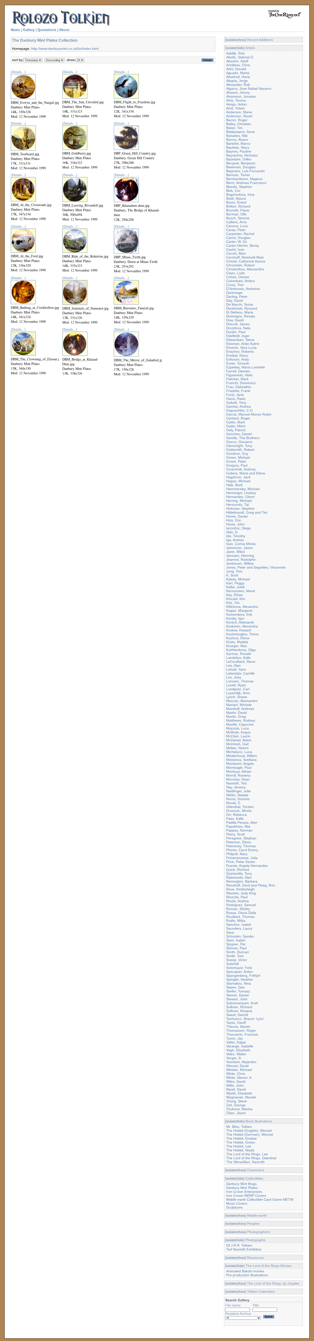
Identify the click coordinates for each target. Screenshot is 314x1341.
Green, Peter (236, 461)
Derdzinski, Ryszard (241, 308)
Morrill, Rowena (238, 775)
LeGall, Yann (236, 669)
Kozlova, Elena (237, 638)
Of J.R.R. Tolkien (239, 1245)
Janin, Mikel (235, 552)
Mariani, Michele (239, 705)
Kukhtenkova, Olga (241, 650)
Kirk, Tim (233, 603)
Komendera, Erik (239, 614)
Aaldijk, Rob (235, 53)
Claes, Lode (235, 273)
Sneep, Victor (236, 960)
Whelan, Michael (239, 1070)
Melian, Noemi (237, 748)
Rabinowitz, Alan (239, 877)
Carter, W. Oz (236, 242)
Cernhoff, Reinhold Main (245, 257)
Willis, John (235, 1085)
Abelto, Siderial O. (240, 57)
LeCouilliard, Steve (240, 662)
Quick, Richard (237, 870)
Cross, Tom (235, 285)
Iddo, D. (232, 532)
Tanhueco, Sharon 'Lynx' (245, 1019)
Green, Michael (238, 457)
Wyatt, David (236, 1089)
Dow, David (235, 320)
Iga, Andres (235, 540)
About (64, 30)
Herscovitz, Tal (237, 505)
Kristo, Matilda (237, 642)
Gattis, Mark (235, 422)
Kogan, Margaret (239, 610)
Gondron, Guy (237, 454)
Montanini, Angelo (240, 764)
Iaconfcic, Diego (238, 528)
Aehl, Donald (236, 69)
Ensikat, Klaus (237, 355)
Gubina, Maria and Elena (245, 473)
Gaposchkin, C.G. (240, 410)
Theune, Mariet (238, 1027)
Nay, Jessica (236, 787)
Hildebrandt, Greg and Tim (246, 512)
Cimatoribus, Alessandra (245, 269)
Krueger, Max (236, 646)
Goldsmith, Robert (240, 450)
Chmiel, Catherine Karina (245, 261)
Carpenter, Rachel (240, 234)
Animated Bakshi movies (245, 1271)
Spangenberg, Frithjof (243, 975)
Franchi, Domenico (241, 383)
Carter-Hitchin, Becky (242, 245)
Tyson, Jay (234, 1038)
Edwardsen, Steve (240, 340)
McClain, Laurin (238, 736)
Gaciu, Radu (236, 399)
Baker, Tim (234, 128)
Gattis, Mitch (236, 426)
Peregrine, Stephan (241, 838)
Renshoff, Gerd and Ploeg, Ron (250, 885)
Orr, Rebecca (236, 815)
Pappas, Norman (239, 830)
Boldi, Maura (236, 198)
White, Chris (235, 1074)
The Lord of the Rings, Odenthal (251, 1158)
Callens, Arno (236, 222)
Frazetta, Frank (238, 391)
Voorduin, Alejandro (241, 1062)
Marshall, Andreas (240, 709)
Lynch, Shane (236, 697)
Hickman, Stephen (240, 508)
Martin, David (236, 713)
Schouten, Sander (240, 936)
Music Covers (236, 1203)
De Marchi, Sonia (239, 304)
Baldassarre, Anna (240, 132)
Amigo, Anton (236, 104)
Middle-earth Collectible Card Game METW (259, 1199)
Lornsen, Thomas (240, 681)
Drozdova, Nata (238, 328)
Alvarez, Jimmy (238, 92)
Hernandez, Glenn (240, 497)
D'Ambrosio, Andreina (243, 289)
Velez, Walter (236, 1054)
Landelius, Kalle (238, 658)
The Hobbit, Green (240, 1142)
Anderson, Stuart (239, 116)
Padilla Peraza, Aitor (241, 822)
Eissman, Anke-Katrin (242, 344)
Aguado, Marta (237, 73)
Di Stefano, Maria (239, 312)
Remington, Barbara (242, 881)
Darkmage (234, 293)
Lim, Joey (233, 677)
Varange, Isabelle (239, 1046)
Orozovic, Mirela (238, 811)
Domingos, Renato (240, 316)
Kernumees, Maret (240, 591)
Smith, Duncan (237, 952)
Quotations (47, 30)
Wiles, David (235, 1081)
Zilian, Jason (236, 1113)
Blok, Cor (233, 191)
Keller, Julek (235, 587)
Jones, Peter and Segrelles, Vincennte (256, 567)
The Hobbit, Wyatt (240, 1150)
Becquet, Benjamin (240, 163)
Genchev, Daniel (239, 434)
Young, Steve (236, 1101)
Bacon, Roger (237, 120)
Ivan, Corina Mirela (241, 544)
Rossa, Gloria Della (241, 913)
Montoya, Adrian (238, 771)
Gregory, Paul (237, 465)
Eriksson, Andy (237, 359)
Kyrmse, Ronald (238, 654)
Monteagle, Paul (238, 767)
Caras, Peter (236, 230)
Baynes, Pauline (238, 151)
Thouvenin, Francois (242, 1034)
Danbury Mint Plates (242, 1188)
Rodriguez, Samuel (241, 905)
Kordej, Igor (235, 618)
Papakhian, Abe (238, 826)
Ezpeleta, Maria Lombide (245, 367)
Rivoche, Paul (237, 897)
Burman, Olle (236, 214)
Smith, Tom (235, 956)
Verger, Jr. (234, 1058)
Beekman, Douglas (241, 167)
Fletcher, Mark (237, 379)
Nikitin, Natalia (237, 795)
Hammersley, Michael (243, 489)
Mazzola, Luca (237, 728)
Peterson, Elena (238, 842)
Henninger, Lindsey (241, 493)
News (15, 30)
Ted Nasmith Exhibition (244, 1249)
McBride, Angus (238, 732)
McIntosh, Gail (237, 744)
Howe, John (235, 524)
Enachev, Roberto (240, 351)
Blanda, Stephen (239, 187)
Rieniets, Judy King (241, 893)
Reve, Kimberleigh (240, 889)
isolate (231, 40)
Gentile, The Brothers (243, 438)
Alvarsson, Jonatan (241, 96)
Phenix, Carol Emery (242, 850)
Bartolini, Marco (238, 143)
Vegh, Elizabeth (238, 1050)
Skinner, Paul (236, 948)
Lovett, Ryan (236, 685)
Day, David (234, 300)
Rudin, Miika (235, 921)
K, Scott (232, 575)
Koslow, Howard (238, 630)
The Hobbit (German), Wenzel (249, 1134)
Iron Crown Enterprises (244, 1192)
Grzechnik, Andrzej (240, 469)
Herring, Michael (239, 501)
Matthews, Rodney (240, 720)
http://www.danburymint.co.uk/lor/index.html (65, 49)
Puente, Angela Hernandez (247, 866)
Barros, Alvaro (237, 140)
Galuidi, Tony (236, 402)
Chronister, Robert (240, 265)
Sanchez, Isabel (238, 924)
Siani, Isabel (235, 940)
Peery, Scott (235, 834)
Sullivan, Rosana (239, 1011)
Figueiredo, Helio (239, 375)
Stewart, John (237, 999)
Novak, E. (233, 803)
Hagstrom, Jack (238, 477)
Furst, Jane (235, 395)
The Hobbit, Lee (238, 1146)
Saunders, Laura (239, 928)
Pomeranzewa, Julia (242, 858)
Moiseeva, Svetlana (241, 760)
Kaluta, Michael (238, 579)
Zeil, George (236, 1105)
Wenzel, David (237, 1066)
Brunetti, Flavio (237, 210)
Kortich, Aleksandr (240, 622)
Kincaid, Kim (235, 599)
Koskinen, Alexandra (242, 626)
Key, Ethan (234, 595)
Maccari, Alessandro (242, 701)
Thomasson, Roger (241, 1030)
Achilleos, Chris (238, 65)
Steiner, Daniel (237, 995)
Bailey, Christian (238, 124)
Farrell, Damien (238, 371)
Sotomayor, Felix (239, 968)
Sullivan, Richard (239, 1007)
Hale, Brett (234, 485)
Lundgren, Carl (237, 689)
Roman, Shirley (238, 909)
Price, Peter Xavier (240, 862)
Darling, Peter (237, 297)
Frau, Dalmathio (238, 387)
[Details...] (18, 71)
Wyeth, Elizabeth (239, 1093)
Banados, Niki (237, 136)
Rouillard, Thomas (240, 917)
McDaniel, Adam (238, 740)
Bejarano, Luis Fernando (245, 171)
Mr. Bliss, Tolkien (239, 1127)
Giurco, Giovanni (239, 442)
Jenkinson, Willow (240, 563)
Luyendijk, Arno (238, 693)
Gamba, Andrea (238, 406)
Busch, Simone (237, 218)
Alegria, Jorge (237, 81)
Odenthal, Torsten (240, 807)
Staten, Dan (235, 987)
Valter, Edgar (236, 1042)
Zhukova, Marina (239, 1109)
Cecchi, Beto (236, 253)
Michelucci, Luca (239, 752)
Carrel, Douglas (238, 238)
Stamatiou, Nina (238, 983)
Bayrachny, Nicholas (242, 155)
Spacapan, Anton (239, 972)
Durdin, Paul (235, 332)
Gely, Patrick (236, 430)
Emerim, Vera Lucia (241, 348)
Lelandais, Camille (240, 673)
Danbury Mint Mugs (241, 1184)
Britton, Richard (238, 206)
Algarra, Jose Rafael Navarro (248, 89)
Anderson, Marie (239, 112)
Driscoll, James (238, 324)
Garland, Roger (238, 418)
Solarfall (232, 964)
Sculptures (234, 1207)
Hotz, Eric (233, 520)
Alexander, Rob (238, 85)
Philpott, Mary (237, 854)
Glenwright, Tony (239, 446)
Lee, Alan (233, 665)
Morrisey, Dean (238, 779)
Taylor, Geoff (236, 1023)
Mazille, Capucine (240, 724)
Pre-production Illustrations (247, 1275)
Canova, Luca (237, 226)
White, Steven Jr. (239, 1078)
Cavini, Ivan (235, 249)
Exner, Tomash (237, 363)
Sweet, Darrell (237, 1015)
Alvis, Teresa (236, 100)
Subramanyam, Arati (242, 1003)
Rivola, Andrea (237, 901)
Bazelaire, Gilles (238, 159)
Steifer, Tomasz (238, 991)
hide (240, 48)
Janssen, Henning (240, 556)
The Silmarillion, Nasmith (245, 1162)
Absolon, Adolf (237, 61)
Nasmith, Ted (236, 783)
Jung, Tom (234, 571)
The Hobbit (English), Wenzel (249, 1131)
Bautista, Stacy (237, 147)
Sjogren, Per (236, 944)
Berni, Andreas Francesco (246, 183)
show (241, 40)
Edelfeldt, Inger (238, 336)
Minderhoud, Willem (241, 756)
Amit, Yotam (235, 108)
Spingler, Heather (239, 979)
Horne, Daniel (237, 516)
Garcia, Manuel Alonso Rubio (248, 414)
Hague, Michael (238, 481)
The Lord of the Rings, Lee (247, 1154)
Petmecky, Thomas (241, 846)
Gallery (29, 30)
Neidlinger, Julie (238, 791)
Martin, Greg (236, 716)
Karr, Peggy (235, 583)
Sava (230, 932)
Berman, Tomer (238, 175)
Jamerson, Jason (239, 548)
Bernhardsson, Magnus (244, 179)
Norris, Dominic (238, 799)
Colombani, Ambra (240, 281)
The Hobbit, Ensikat (241, 1138)
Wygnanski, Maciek (241, 1097)
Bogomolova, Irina (240, 194)
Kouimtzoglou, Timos (242, 634)
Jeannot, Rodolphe (241, 559)
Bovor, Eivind (236, 202)
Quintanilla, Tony (239, 873)
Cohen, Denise (237, 277)
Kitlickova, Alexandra (242, 607)
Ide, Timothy (235, 536)
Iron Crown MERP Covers (246, 1196)
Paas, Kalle (235, 818)
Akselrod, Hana (238, 77)
